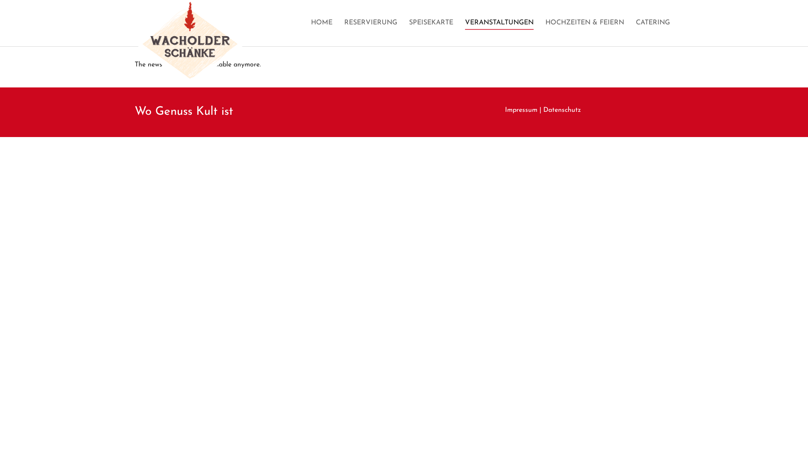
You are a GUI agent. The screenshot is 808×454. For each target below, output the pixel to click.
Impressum (521, 110)
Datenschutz (562, 110)
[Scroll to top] (789, 435)
